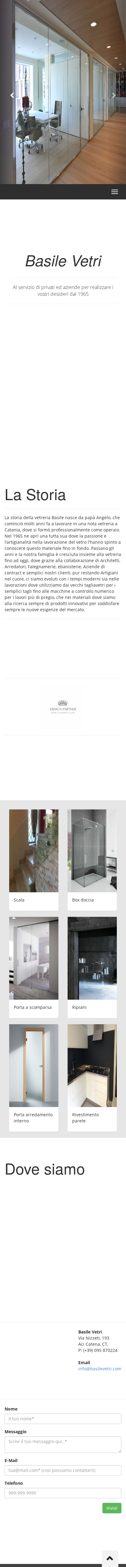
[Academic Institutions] (92, 850)
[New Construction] (92, 958)
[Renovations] (33, 850)
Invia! (111, 1508)
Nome (11, 1409)
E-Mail (11, 1460)
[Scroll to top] (110, 1558)
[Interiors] (33, 958)
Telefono (14, 1483)
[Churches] (92, 1065)
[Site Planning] (33, 1065)
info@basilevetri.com (99, 1369)
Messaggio (16, 1431)
